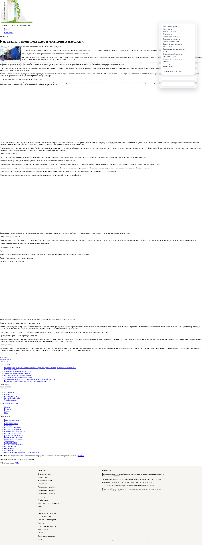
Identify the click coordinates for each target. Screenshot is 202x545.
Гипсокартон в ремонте (12, 429)
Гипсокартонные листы (12, 433)
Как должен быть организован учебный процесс (21, 452)
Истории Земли (5, 359)
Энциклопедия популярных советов (17, 373)
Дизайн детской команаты (13, 439)
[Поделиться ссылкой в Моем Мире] (8, 386)
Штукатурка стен (10, 370)
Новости (7, 411)
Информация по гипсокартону (15, 431)
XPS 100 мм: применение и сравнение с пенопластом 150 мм (124, 486)
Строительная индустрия (13, 450)
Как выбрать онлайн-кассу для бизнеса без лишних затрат (25, 381)
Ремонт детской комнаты (13, 437)
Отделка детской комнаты (13, 435)
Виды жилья (8, 422)
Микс (6, 413)
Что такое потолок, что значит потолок (18, 377)
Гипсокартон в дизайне (12, 427)
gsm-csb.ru (80, 456)
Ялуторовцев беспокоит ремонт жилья (18, 371)
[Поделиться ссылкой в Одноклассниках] (10, 386)
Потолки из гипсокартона (13, 444)
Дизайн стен (4, 361)
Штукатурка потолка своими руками (17, 375)
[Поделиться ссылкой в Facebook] (3, 386)
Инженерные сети (10, 396)
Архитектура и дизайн (10, 403)
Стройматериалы (10, 400)
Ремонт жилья (9, 448)
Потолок (7, 446)
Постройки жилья (10, 443)
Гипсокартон (8, 33)
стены (14, 446)
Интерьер (7, 409)
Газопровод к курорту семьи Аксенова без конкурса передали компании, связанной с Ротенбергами (40, 368)
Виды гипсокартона (11, 420)
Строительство (9, 392)
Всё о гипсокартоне (11, 424)
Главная (7, 29)
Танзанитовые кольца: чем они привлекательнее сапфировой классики (29, 379)
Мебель (7, 407)
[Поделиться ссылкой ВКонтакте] (1, 386)
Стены (40, 533)
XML (17, 463)
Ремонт (6, 394)
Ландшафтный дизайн (12, 398)
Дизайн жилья (9, 441)
